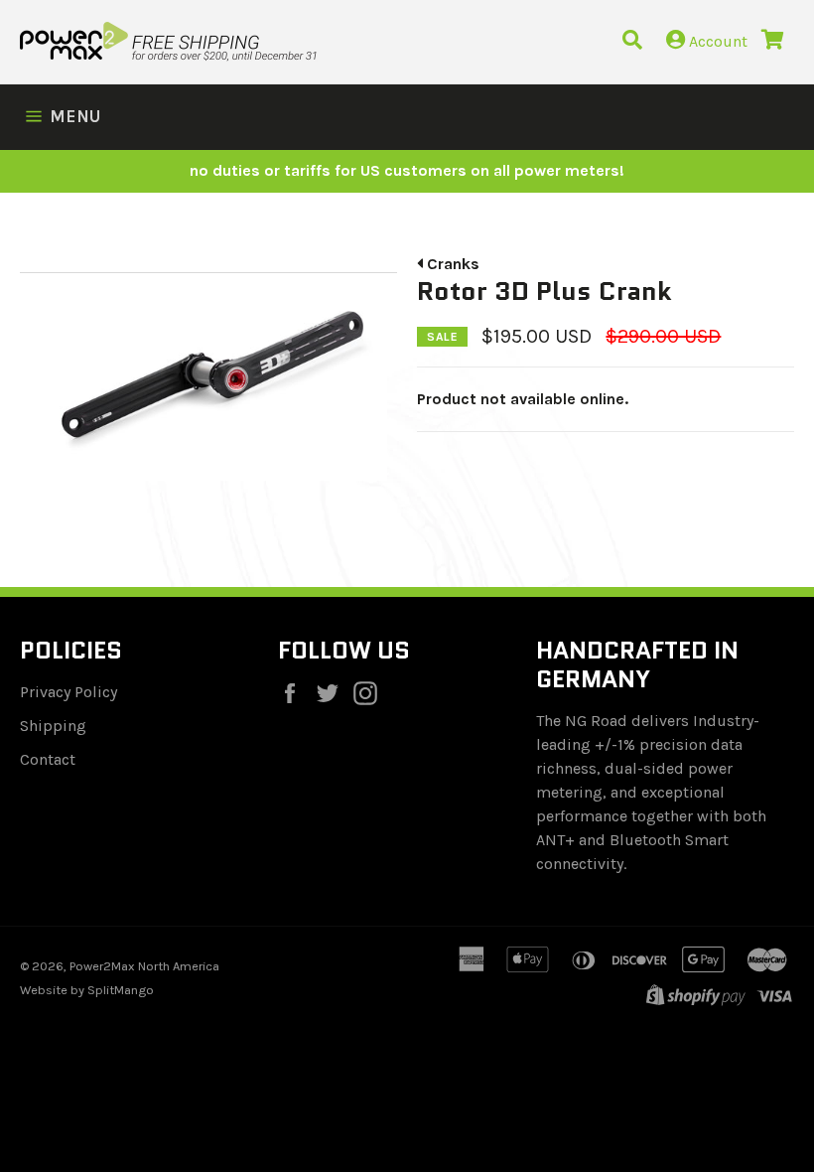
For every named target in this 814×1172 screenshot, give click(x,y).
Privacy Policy (68, 691)
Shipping (53, 725)
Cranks (451, 263)
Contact (47, 759)
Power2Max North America (144, 965)
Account (716, 41)
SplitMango (120, 989)
